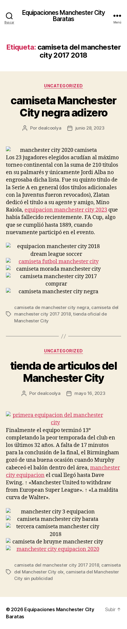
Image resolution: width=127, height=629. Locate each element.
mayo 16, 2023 (89, 393)
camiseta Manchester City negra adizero (63, 106)
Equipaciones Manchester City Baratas (63, 16)
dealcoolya (49, 128)
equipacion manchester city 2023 (66, 209)
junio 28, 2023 (90, 128)
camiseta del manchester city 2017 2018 (56, 565)
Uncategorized (63, 85)
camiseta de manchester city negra (51, 307)
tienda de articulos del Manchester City (63, 371)
